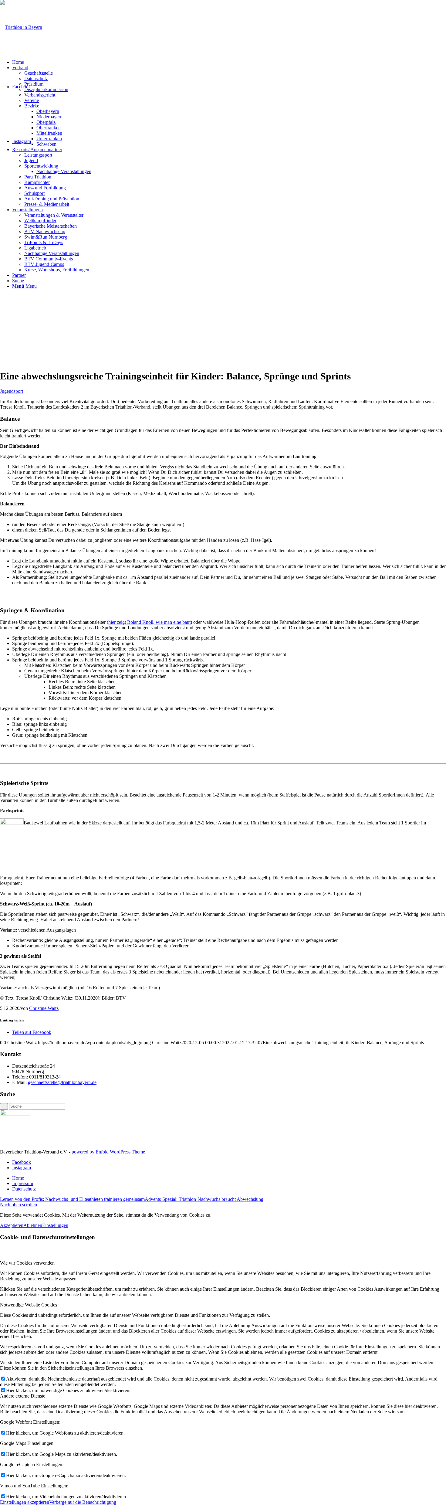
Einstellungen (55, 1225)
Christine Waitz (44, 1008)
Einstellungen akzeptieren (24, 1502)
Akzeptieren (11, 1225)
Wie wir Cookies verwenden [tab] (27, 1262)
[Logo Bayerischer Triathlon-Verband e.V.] (21, 27)
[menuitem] (229, 62)
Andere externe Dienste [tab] (22, 1395)
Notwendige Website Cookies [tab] (28, 1304)
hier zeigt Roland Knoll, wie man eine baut (149, 622)
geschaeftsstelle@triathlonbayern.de (62, 1082)
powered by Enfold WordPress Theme (108, 1151)
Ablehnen (32, 1225)
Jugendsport (11, 391)
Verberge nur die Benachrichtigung (82, 1502)
